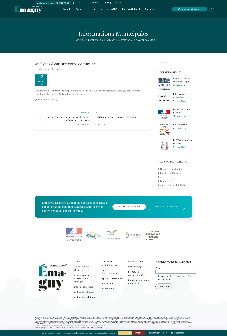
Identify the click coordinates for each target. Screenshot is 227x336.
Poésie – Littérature (170, 173)
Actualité (112, 9)
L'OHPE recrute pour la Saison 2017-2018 (115, 117)
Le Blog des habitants (84, 297)
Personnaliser (153, 333)
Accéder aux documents (129, 207)
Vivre (97, 9)
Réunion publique (181, 125)
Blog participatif (131, 9)
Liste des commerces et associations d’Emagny (84, 278)
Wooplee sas (96, 327)
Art (161, 177)
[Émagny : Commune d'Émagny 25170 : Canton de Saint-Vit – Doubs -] (28, 9)
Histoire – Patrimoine (171, 169)
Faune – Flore (167, 181)
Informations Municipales (50, 69)
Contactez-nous (136, 261)
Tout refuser (139, 333)
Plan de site (107, 283)
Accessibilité (107, 288)
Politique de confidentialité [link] (174, 333)
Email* (158, 268)
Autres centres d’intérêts (173, 185)
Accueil (67, 9)
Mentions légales (137, 266)
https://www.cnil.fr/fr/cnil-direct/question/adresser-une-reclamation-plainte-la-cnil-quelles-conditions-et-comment (70, 325)
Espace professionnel (112, 278)
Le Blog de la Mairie (83, 291)
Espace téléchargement (166, 207)
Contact (149, 9)
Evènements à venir (83, 286)
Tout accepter (125, 333)
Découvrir (81, 9)
